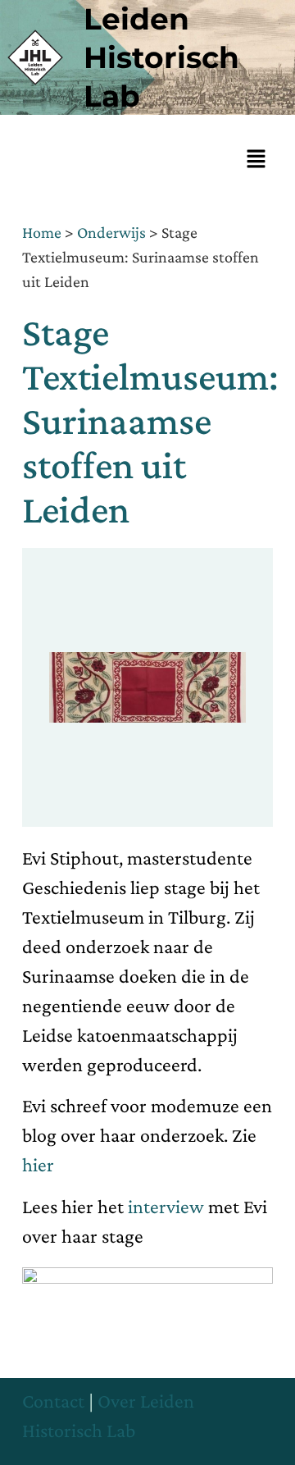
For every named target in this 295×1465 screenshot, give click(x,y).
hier (38, 1164)
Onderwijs (111, 232)
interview (168, 1206)
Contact (53, 1401)
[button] (256, 160)
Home (41, 232)
